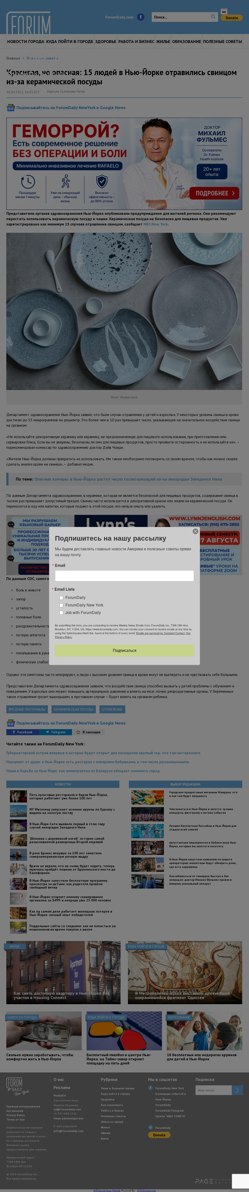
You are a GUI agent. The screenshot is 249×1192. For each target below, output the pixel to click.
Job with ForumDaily (83, 612)
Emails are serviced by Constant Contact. (160, 633)
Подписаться (124, 650)
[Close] (195, 531)
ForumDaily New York (84, 605)
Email (60, 565)
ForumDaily (75, 597)
